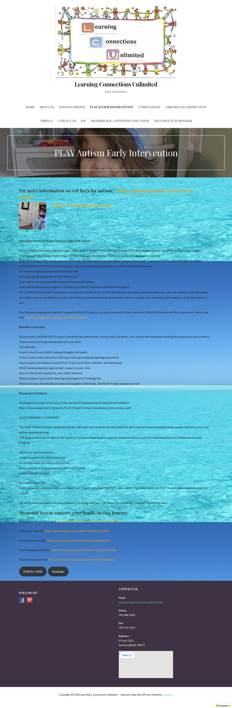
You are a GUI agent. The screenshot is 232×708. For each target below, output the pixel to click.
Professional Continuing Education (120, 121)
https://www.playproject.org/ (82, 205)
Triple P (46, 121)
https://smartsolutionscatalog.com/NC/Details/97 (56, 317)
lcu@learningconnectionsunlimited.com (141, 602)
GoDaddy (167, 694)
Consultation (149, 107)
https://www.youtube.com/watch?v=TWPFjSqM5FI (88, 521)
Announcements (72, 107)
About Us (46, 107)
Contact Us (67, 121)
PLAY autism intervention (111, 107)
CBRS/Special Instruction (185, 107)
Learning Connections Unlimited (116, 84)
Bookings (58, 571)
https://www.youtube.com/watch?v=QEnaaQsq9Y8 (76, 531)
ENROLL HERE (32, 571)
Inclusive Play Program (173, 121)
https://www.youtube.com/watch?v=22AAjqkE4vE (78, 540)
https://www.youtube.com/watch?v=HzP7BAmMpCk (81, 559)
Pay (83, 121)
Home (30, 107)
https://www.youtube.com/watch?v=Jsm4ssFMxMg (83, 550)
